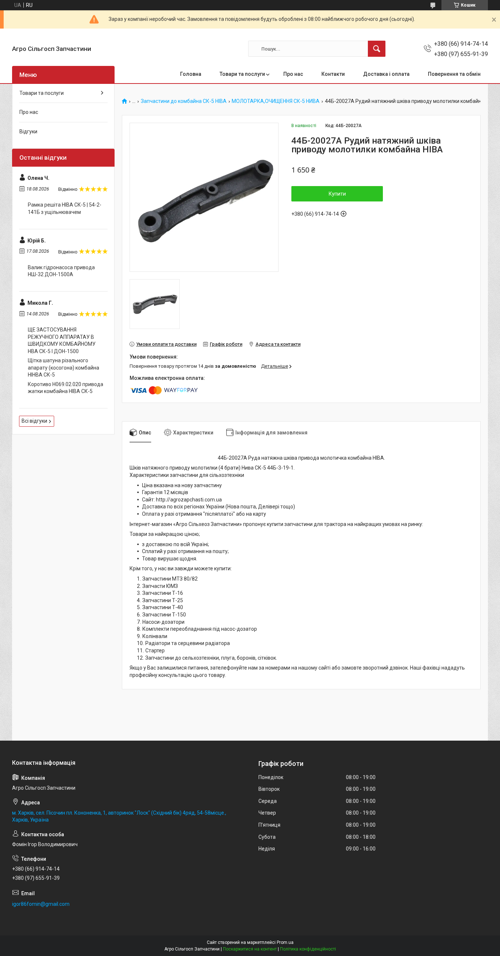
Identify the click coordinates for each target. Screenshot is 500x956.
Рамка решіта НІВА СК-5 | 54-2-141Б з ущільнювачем (64, 208)
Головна (190, 74)
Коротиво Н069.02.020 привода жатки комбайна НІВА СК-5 (65, 387)
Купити (337, 194)
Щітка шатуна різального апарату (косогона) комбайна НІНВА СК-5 (63, 367)
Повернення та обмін (454, 74)
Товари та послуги (242, 74)
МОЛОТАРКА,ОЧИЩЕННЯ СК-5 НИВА (276, 101)
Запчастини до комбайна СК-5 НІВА (184, 101)
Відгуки (28, 131)
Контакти (333, 74)
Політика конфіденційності (308, 949)
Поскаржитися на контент (250, 949)
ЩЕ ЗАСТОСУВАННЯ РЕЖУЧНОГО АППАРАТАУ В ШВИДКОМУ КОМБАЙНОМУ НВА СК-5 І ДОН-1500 (62, 340)
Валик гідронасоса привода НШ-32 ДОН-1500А (61, 271)
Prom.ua (285, 942)
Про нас (293, 74)
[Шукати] (376, 49)
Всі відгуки (34, 421)
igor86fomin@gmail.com (41, 904)
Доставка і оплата (386, 74)
